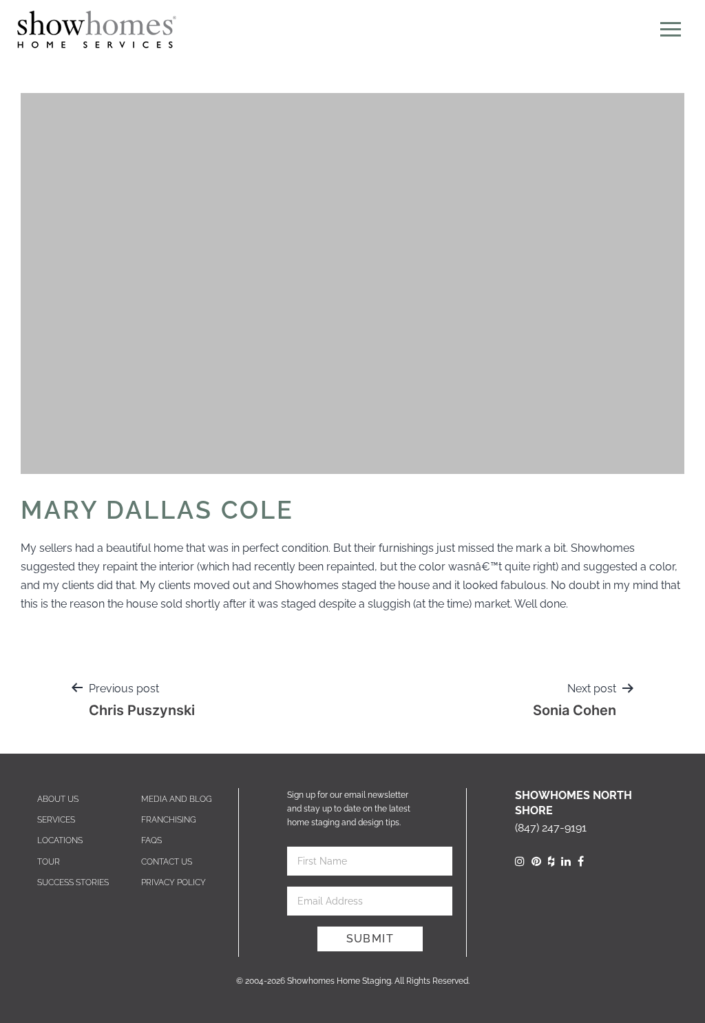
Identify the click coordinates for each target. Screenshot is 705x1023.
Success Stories (73, 882)
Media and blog (176, 799)
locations (60, 840)
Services (56, 820)
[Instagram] (520, 861)
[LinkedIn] (566, 861)
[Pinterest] (536, 861)
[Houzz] (551, 861)
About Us (57, 799)
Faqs (151, 840)
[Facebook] (581, 861)
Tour (48, 862)
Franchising (168, 820)
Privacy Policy (173, 882)
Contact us (166, 862)
